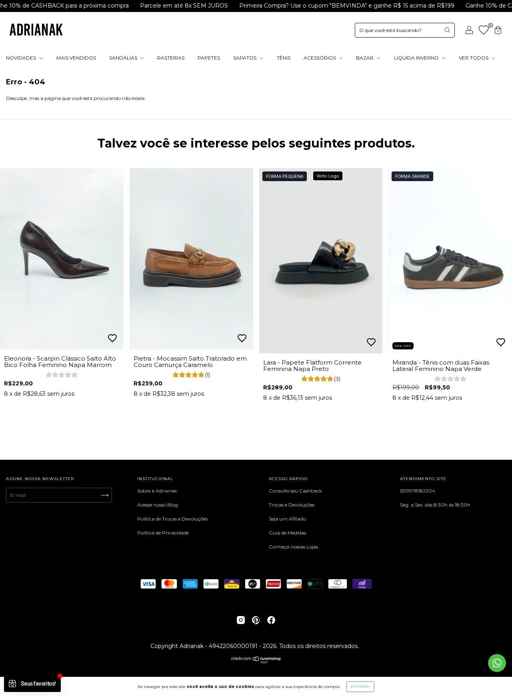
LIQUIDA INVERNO (417, 58)
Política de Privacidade (163, 533)
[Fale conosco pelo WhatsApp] (497, 663)
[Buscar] (447, 30)
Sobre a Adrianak (157, 491)
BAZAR (365, 58)
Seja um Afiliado (287, 519)
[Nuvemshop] (256, 662)
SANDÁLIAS (123, 58)
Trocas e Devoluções (291, 505)
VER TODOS (474, 58)
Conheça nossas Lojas (293, 547)
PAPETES (209, 58)
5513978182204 (417, 491)
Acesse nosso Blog (157, 505)
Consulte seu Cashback (295, 491)
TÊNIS (283, 58)
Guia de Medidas (287, 533)
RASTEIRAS (170, 58)
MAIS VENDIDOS (76, 58)
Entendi (360, 686)
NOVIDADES (21, 58)
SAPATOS (245, 58)
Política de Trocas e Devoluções (172, 519)
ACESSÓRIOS (320, 58)
